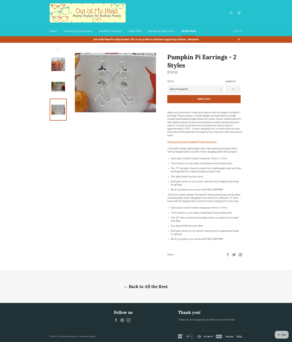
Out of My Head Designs (67, 336)
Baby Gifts (135, 31)
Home (53, 31)
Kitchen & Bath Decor (161, 31)
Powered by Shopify (87, 336)
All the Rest (189, 31)
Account (237, 31)
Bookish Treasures (110, 31)
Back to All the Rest (148, 286)
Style (170, 81)
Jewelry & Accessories (78, 31)
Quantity (230, 81)
